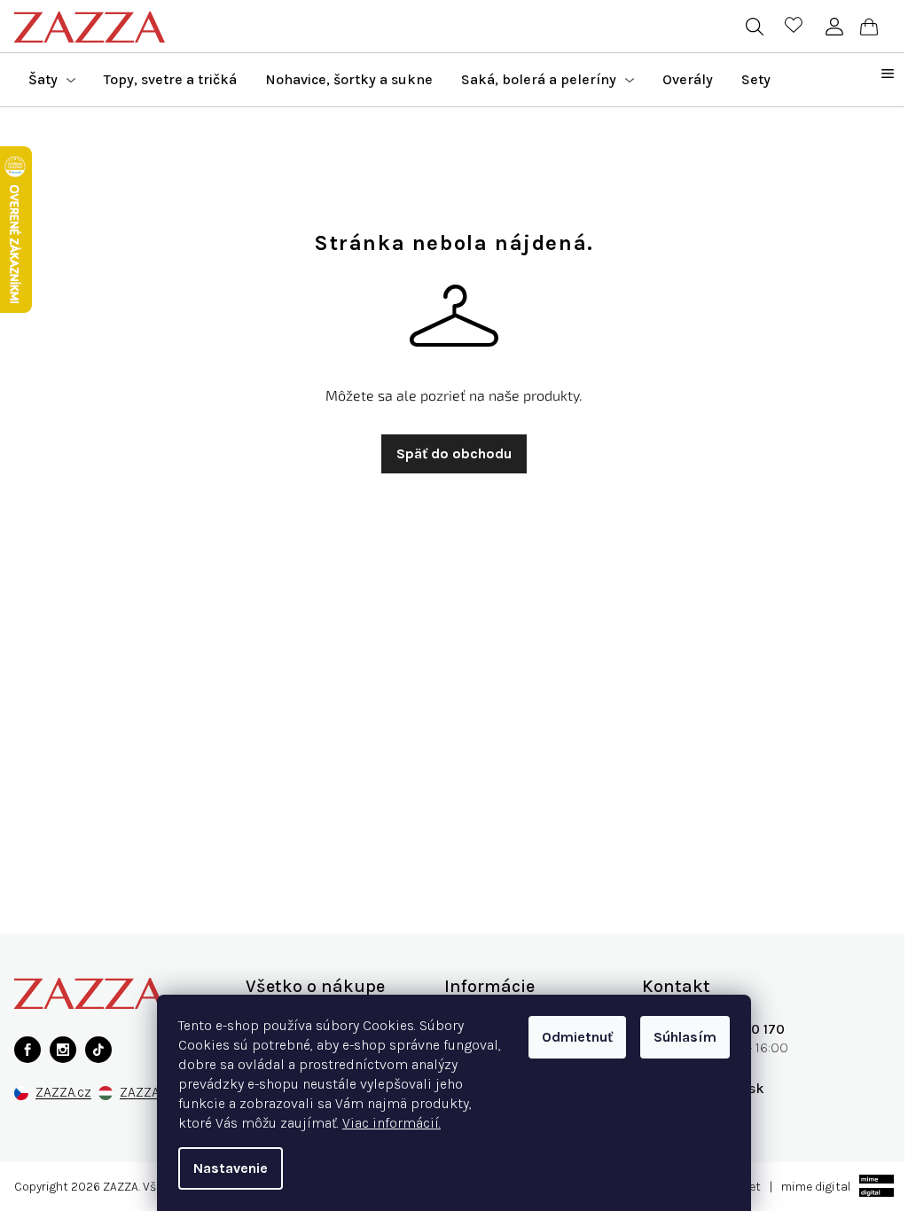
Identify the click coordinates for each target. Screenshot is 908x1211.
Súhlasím (685, 1036)
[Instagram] (63, 1049)
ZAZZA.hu (148, 1092)
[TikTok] (98, 1049)
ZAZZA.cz (63, 1092)
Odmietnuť (577, 1036)
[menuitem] (52, 79)
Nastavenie (230, 1168)
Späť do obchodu (454, 453)
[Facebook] (27, 1049)
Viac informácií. (391, 1122)
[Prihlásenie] (834, 26)
